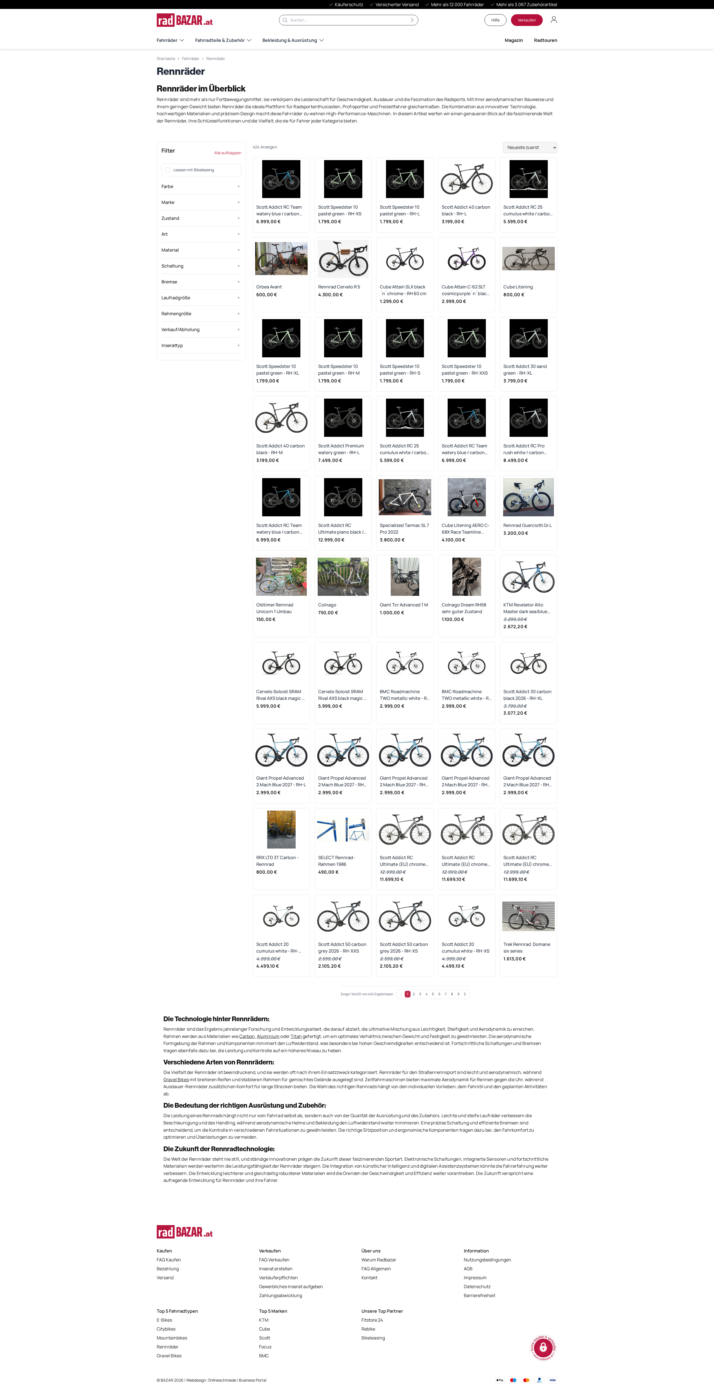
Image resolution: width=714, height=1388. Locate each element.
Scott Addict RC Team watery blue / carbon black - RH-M (279, 210)
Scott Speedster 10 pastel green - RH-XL (277, 369)
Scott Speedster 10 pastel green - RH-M (339, 369)
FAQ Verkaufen (274, 1260)
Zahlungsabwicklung (280, 1295)
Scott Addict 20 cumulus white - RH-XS (465, 947)
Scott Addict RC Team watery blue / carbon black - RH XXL (464, 449)
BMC (264, 1356)
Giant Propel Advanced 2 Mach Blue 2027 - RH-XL (342, 781)
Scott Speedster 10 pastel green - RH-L (400, 210)
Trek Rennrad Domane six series (526, 947)
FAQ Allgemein (376, 1269)
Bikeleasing (373, 1338)
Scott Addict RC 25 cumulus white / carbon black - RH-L (528, 210)
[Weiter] (465, 994)
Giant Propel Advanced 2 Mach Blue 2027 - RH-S (465, 781)
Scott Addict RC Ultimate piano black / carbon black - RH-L (341, 528)
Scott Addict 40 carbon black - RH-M (280, 449)
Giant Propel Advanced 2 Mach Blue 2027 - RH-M (527, 781)
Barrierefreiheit (479, 1295)
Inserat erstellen (276, 1269)
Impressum (475, 1277)
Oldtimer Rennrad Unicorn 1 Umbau (274, 608)
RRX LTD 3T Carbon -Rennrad (277, 860)
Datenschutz (477, 1286)
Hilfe (495, 20)
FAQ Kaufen (169, 1260)
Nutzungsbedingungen (487, 1260)
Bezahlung (168, 1269)
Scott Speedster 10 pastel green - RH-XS (339, 210)
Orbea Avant (269, 287)
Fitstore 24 (372, 1320)
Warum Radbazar (378, 1260)
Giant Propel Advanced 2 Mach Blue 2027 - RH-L (281, 781)
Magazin (514, 40)
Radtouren (545, 40)
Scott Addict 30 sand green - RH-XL (525, 369)
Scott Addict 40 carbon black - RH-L (466, 210)
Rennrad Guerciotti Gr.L (527, 525)
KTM (263, 1320)
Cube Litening (518, 287)
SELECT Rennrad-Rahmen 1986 (336, 860)
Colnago (327, 605)
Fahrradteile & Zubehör (220, 40)
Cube (264, 1329)
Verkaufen (527, 20)
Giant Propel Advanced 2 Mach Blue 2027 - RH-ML (404, 781)
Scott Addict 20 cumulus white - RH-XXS (277, 947)
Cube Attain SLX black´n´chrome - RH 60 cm (403, 290)
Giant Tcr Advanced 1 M (404, 605)
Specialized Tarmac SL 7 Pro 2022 (404, 528)
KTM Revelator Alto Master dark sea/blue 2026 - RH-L (525, 608)
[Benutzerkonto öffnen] (554, 19)
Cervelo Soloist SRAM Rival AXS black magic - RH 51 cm (280, 695)
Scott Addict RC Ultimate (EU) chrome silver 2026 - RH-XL (402, 861)
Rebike (368, 1329)
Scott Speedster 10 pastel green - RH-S (400, 369)
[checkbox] (167, 169)
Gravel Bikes (169, 1356)
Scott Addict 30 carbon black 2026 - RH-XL (527, 694)
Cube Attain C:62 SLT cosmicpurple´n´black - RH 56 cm (467, 290)
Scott (264, 1338)
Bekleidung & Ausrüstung (289, 40)
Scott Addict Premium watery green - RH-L (341, 449)
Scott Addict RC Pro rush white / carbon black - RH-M (524, 449)
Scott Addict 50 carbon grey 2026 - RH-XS (404, 947)
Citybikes (166, 1329)
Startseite (166, 58)
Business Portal (252, 1380)
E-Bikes (164, 1320)
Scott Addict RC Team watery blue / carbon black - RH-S (279, 528)
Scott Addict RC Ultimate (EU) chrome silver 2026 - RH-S (526, 861)
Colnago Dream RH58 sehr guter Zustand (464, 608)
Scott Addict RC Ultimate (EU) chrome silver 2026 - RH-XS (464, 861)
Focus (265, 1347)
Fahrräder (167, 40)
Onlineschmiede (222, 1380)
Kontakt (369, 1277)
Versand (165, 1277)
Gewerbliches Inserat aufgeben (291, 1286)
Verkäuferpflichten (278, 1277)
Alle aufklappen (227, 152)
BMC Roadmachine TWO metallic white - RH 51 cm (405, 695)
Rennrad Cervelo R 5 (339, 287)
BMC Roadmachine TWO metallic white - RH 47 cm (467, 695)
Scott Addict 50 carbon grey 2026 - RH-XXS (342, 947)
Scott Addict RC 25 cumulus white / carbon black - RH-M (404, 449)
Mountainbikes (172, 1338)
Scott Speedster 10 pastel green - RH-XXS (465, 369)
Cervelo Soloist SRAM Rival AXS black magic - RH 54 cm (342, 695)
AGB (468, 1269)
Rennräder (215, 58)
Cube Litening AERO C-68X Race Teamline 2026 (466, 528)
